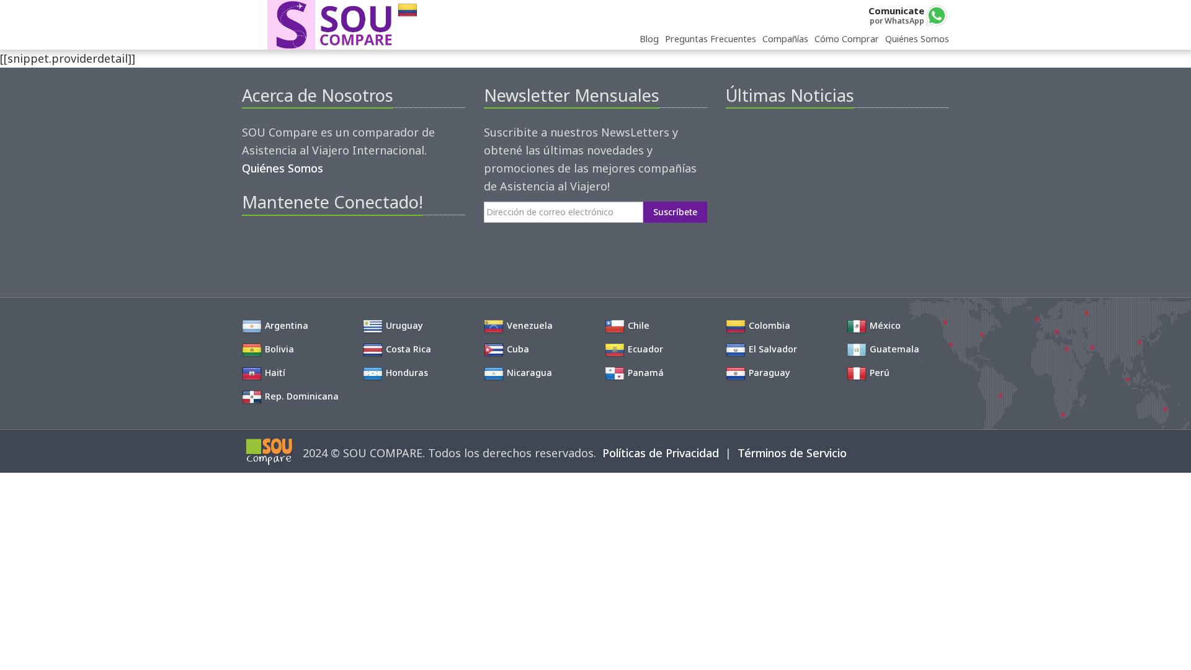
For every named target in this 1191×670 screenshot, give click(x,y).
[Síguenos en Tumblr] (335, 246)
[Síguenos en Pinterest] (293, 246)
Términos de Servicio (792, 452)
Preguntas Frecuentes (710, 39)
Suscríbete (675, 212)
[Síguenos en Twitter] (272, 246)
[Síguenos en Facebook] (251, 246)
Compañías (785, 39)
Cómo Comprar (846, 39)
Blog (649, 39)
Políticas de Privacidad (660, 452)
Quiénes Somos (917, 39)
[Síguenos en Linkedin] (314, 246)
